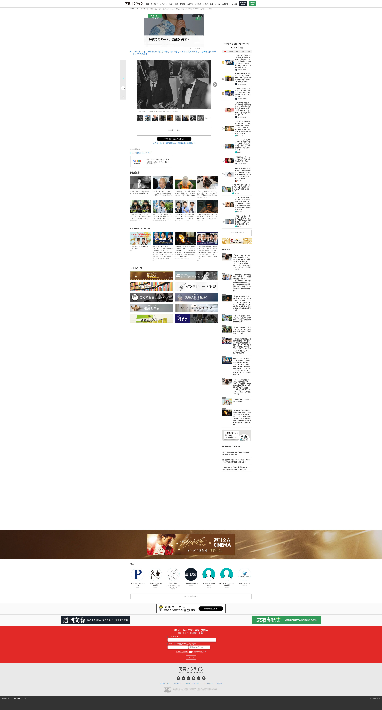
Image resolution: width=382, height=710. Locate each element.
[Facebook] (178, 678)
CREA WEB (16, 698)
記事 (142, 9)
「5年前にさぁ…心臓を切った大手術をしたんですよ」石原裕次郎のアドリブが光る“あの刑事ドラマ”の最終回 (174, 52)
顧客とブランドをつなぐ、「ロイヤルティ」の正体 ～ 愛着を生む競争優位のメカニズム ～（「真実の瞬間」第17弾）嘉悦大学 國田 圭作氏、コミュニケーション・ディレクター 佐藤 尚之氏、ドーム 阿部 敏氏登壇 (163, 253)
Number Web (6, 698)
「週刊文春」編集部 (241, 69)
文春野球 (225, 4)
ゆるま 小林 (240, 135)
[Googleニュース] (193, 678)
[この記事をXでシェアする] (123, 64)
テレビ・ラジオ (147, 153)
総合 (241, 48)
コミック (217, 4)
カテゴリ (163, 4)
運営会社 (219, 683)
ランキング (154, 4)
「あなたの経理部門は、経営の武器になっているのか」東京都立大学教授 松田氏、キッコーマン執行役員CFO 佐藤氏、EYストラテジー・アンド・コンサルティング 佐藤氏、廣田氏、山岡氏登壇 (207, 253)
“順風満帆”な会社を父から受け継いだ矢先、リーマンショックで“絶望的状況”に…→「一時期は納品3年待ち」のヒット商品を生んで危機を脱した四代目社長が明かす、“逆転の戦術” (185, 252)
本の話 (24, 698)
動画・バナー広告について (193, 683)
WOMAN (198, 4)
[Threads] (188, 678)
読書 (211, 4)
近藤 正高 (239, 211)
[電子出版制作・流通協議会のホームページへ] (167, 690)
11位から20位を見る (236, 232)
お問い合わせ (177, 683)
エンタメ (137, 9)
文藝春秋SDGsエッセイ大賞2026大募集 (139, 248)
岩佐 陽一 (239, 180)
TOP (131, 9)
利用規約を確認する (182, 652)
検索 (235, 4)
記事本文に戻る (174, 130)
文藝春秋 (190, 4)
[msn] (198, 678)
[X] (183, 678)
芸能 (139, 153)
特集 (170, 4)
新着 (147, 4)
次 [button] (215, 84)
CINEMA (205, 4)
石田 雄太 (239, 226)
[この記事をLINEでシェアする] (123, 83)
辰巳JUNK (239, 152)
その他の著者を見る (191, 596)
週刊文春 (183, 4)
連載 (176, 4)
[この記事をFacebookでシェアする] (123, 70)
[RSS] (204, 678)
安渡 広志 (236, 193)
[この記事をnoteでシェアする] (123, 88)
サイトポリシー (208, 683)
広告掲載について (165, 683)
